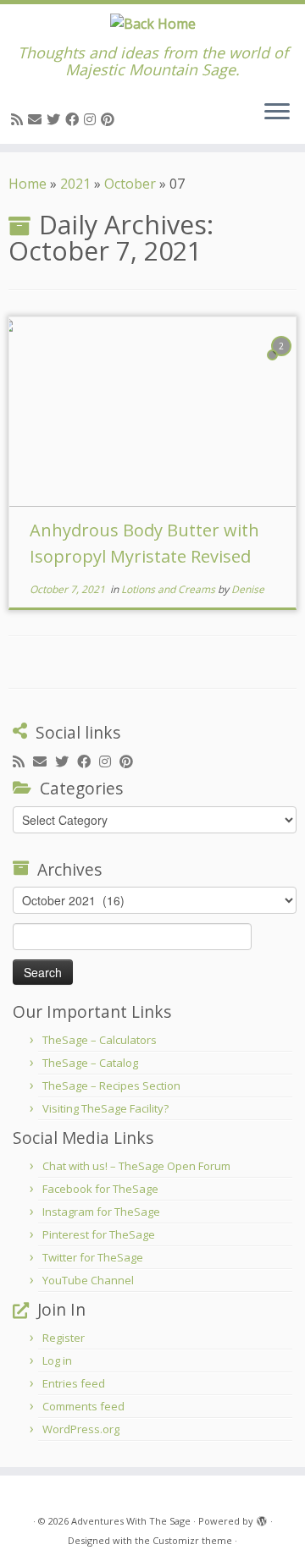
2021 (75, 183)
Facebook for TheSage (100, 1188)
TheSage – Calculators (99, 1039)
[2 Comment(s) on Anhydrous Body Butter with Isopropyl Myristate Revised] (283, 361)
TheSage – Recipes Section (111, 1085)
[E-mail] (37, 119)
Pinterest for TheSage (98, 1234)
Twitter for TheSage (92, 1257)
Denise (247, 589)
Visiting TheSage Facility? (105, 1108)
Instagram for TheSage (101, 1211)
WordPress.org (80, 1429)
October (130, 183)
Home (27, 183)
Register (63, 1337)
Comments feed (83, 1406)
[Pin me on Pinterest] (110, 119)
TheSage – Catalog (90, 1062)
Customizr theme (192, 1540)
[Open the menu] (277, 113)
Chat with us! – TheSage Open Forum (136, 1165)
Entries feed (73, 1383)
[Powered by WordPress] (262, 1518)
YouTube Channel (88, 1280)
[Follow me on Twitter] (56, 119)
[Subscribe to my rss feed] (19, 119)
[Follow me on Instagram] (92, 119)
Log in (57, 1360)
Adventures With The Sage (131, 1520)
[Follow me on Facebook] (74, 119)
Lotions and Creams (169, 589)
